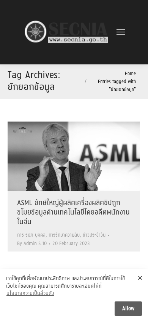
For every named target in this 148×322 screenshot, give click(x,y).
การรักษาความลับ (64, 235)
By (32, 244)
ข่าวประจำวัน (94, 235)
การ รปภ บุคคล (31, 235)
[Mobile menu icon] (120, 32)
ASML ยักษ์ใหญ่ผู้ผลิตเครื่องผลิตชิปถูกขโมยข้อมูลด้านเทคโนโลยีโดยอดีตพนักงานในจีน (73, 212)
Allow (128, 308)
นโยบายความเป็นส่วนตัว (30, 294)
